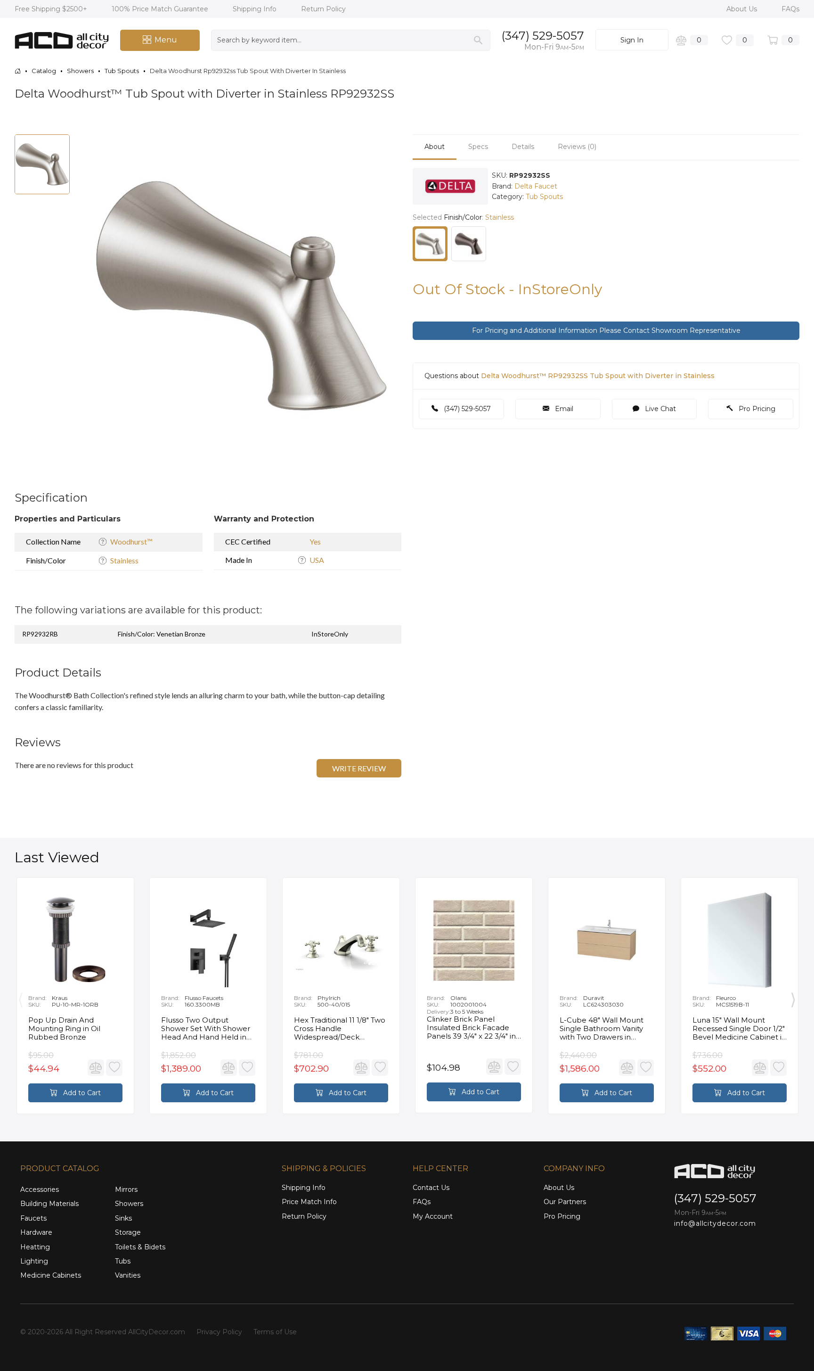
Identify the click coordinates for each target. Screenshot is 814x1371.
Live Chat (659, 409)
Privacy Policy (219, 1332)
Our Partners (565, 1202)
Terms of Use (275, 1332)
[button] (381, 142)
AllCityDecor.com (156, 1332)
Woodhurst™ (131, 541)
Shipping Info (255, 9)
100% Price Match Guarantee (161, 9)
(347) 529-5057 (543, 35)
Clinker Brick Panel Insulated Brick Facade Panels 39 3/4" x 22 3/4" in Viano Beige (471, 1028)
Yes (315, 541)
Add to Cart (81, 1093)
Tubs (122, 1261)
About (434, 146)
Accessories (39, 1189)
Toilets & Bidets (140, 1247)
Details (523, 146)
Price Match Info (309, 1202)
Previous (20, 998)
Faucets (33, 1218)
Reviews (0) (577, 146)
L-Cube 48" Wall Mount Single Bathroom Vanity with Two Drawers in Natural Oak (601, 1028)
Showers (129, 1203)
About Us (742, 9)
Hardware (36, 1232)
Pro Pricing (756, 409)
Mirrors (126, 1189)
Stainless (124, 560)
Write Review (359, 768)
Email (563, 409)
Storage (128, 1232)
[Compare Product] (96, 1067)
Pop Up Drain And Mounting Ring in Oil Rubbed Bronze (64, 1028)
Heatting (35, 1247)
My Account (433, 1216)
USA (316, 559)
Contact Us (431, 1187)
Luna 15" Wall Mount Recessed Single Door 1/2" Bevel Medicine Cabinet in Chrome (739, 1028)
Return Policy (323, 9)
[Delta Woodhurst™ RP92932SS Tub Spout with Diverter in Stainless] (430, 243)
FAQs (790, 9)
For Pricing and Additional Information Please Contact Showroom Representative (606, 330)
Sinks (123, 1218)
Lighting (34, 1261)
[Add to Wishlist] (114, 1067)
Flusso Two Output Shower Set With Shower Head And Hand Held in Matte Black (205, 1028)
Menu (166, 39)
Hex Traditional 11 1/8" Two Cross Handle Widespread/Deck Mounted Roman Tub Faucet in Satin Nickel (339, 1028)
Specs (478, 146)
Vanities (127, 1275)
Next (793, 998)
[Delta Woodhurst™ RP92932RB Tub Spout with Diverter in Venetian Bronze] (468, 243)
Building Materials (49, 1203)
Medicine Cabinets (50, 1275)
